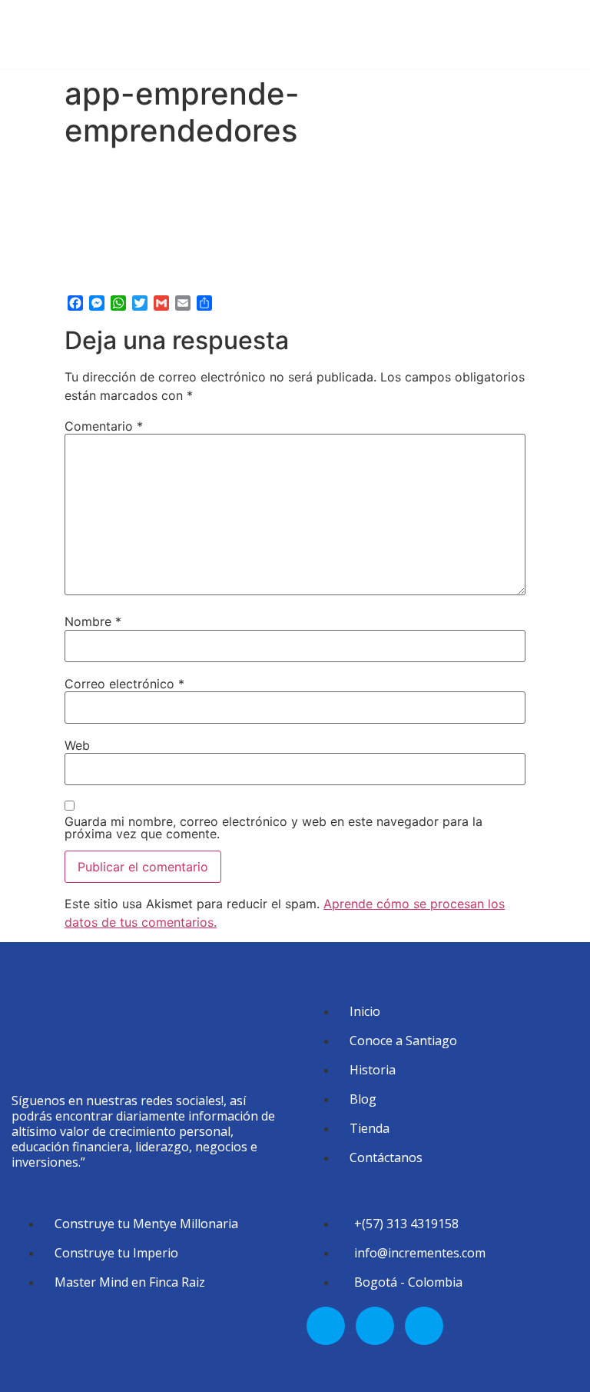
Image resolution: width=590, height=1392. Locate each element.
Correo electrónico (124, 684)
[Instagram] (375, 1326)
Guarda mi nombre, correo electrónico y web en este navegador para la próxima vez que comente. (273, 827)
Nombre (93, 621)
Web (77, 745)
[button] (579, 30)
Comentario (104, 426)
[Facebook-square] (326, 1326)
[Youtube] (424, 1326)
